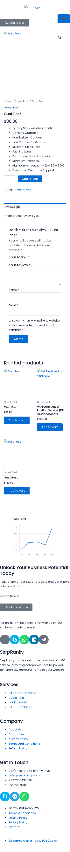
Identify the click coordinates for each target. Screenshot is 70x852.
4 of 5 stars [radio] (46, 258)
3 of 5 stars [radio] (42, 258)
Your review (20, 265)
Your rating (19, 257)
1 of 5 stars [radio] (33, 258)
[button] (59, 37)
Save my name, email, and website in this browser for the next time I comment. (34, 325)
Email (13, 305)
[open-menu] (63, 18)
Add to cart (30, 179)
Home (8, 101)
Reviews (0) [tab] (12, 207)
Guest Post (21, 101)
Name (14, 290)
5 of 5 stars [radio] (50, 258)
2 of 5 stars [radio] (37, 258)
